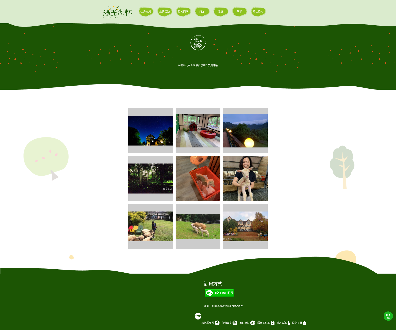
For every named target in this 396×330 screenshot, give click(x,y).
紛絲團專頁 (208, 322)
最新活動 (164, 11)
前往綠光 (258, 11)
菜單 (239, 11)
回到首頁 (297, 322)
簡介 (201, 11)
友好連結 (245, 322)
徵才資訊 (282, 322)
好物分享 (227, 322)
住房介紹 (145, 11)
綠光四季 (183, 11)
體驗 (220, 11)
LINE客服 (388, 316)
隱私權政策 (263, 322)
